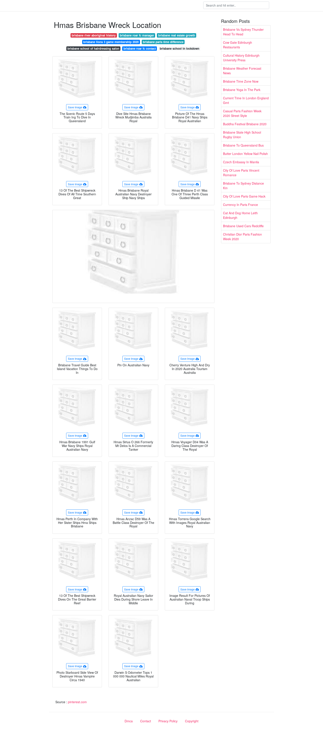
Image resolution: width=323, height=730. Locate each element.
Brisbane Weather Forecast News (242, 70)
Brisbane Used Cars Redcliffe (243, 226)
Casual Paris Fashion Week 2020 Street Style (242, 113)
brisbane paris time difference (163, 42)
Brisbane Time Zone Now (240, 81)
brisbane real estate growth (176, 35)
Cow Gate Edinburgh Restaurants (237, 44)
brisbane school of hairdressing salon (93, 48)
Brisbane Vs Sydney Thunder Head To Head (243, 31)
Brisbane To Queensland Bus (243, 145)
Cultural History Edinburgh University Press (241, 57)
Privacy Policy (168, 721)
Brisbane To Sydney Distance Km (243, 185)
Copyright (191, 721)
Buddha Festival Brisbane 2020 (245, 124)
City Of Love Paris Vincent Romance (241, 172)
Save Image (75, 107)
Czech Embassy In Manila (241, 162)
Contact (145, 721)
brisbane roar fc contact (139, 48)
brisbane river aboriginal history (94, 35)
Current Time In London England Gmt (246, 100)
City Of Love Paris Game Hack (244, 196)
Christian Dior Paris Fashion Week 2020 (242, 236)
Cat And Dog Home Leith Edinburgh (240, 215)
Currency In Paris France (240, 204)
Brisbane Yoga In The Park (241, 89)
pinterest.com (77, 702)
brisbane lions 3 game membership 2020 (111, 42)
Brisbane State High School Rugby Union (242, 134)
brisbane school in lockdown (179, 48)
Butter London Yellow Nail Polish (245, 153)
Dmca (129, 721)
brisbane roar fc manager (137, 35)
